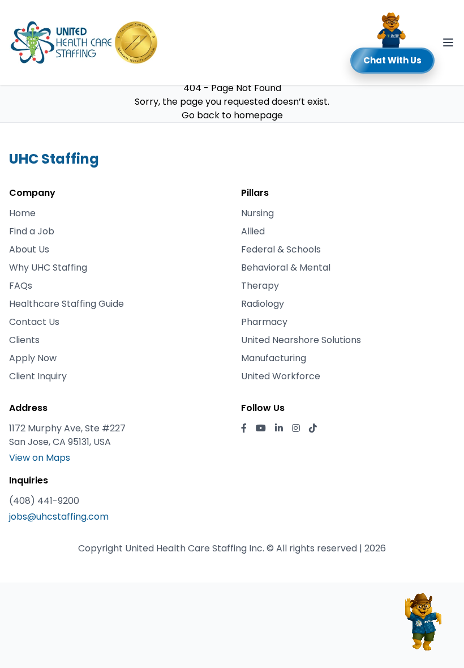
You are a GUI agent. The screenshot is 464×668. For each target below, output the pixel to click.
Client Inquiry (38, 376)
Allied (253, 231)
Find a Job (31, 231)
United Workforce (280, 376)
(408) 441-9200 (44, 500)
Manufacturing (273, 358)
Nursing (257, 213)
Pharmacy (264, 321)
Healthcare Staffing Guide (66, 303)
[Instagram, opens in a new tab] (296, 428)
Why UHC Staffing (48, 267)
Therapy (260, 285)
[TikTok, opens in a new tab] (313, 428)
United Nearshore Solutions (301, 339)
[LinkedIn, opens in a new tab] (279, 428)
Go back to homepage (232, 115)
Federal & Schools (281, 249)
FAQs (20, 285)
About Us (29, 249)
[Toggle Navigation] (448, 42)
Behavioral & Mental (285, 267)
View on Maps (39, 457)
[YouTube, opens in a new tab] (261, 428)
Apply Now (33, 358)
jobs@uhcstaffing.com (59, 516)
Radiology (262, 303)
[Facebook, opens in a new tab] (244, 428)
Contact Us (34, 321)
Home (22, 213)
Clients (24, 339)
